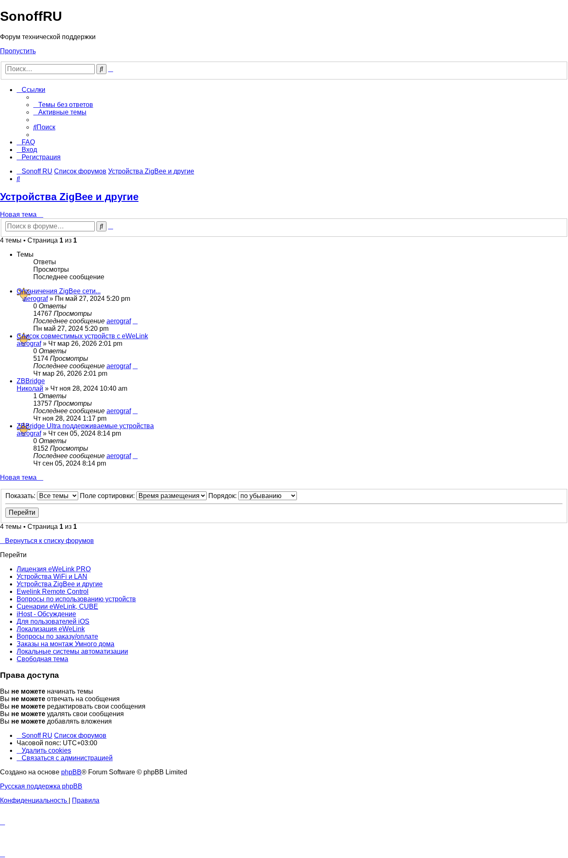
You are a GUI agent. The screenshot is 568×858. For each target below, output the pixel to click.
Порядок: (223, 495)
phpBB (71, 772)
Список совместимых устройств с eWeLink (82, 336)
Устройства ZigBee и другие (69, 196)
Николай (30, 388)
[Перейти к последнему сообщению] (135, 321)
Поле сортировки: (108, 495)
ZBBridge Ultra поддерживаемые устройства (85, 425)
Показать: (21, 495)
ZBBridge (31, 380)
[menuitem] (63, 104)
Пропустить (18, 51)
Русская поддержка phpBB (41, 786)
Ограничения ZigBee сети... (59, 291)
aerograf (35, 298)
